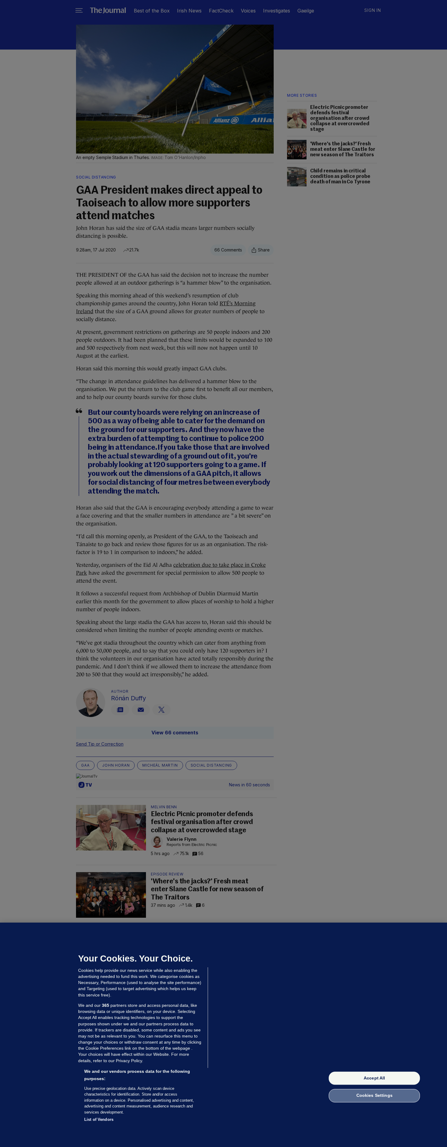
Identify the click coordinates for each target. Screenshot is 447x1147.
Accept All (374, 1078)
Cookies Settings (374, 1095)
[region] (223, 1035)
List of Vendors (98, 1119)
